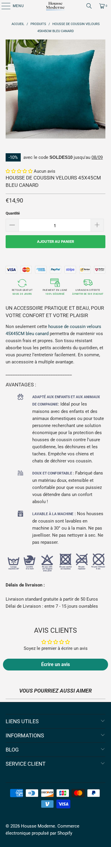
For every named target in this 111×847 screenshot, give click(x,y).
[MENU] (3, 6)
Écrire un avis (55, 664)
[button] (19, 171)
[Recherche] (89, 6)
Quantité (13, 213)
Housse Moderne (38, 826)
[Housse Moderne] (55, 6)
